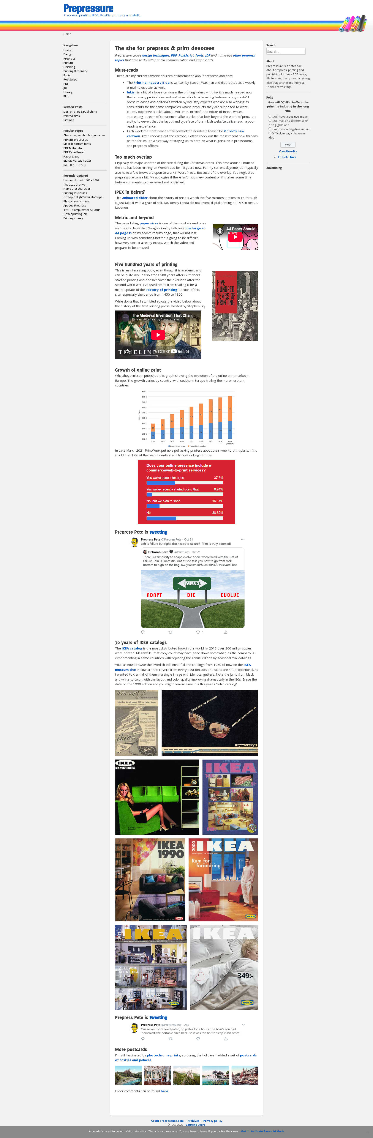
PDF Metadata (72, 148)
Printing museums (75, 193)
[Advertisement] (165, 1107)
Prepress (69, 58)
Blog (66, 96)
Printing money (73, 218)
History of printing (161, 289)
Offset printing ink (75, 214)
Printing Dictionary (75, 71)
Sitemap (68, 120)
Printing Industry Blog (152, 82)
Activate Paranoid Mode (267, 1131)
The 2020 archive (74, 184)
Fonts (67, 75)
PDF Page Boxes (74, 152)
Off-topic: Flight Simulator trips (82, 197)
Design (68, 54)
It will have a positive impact (290, 116)
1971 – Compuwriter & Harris (81, 210)
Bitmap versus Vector (77, 160)
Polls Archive (287, 157)
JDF (207, 55)
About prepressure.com (167, 1121)
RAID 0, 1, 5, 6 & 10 (74, 165)
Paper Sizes (71, 156)
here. (165, 1091)
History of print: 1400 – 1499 (81, 180)
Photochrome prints (76, 201)
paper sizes (149, 223)
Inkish (131, 92)
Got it (245, 1131)
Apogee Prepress (74, 205)
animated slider (135, 197)
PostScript (186, 55)
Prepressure (88, 8)
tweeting (158, 532)
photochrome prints (163, 1055)
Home (67, 50)
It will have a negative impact (290, 129)
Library (68, 92)
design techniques (155, 55)
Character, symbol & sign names (84, 135)
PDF (174, 55)
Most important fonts (77, 144)
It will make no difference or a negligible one (288, 123)
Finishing (69, 67)
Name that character (76, 189)
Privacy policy (212, 1121)
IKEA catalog (132, 648)
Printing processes (75, 140)
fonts (200, 55)
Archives (194, 1121)
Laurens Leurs (195, 1125)
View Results (288, 151)
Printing (68, 63)
